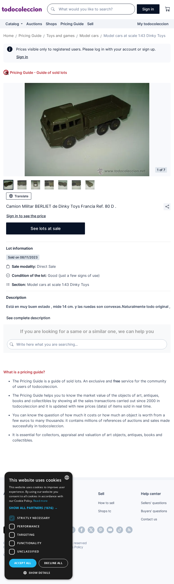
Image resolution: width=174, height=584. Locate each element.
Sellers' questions (154, 503)
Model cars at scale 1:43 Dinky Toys (134, 35)
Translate (21, 196)
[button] (38, 507)
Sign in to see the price (26, 216)
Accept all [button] (22, 563)
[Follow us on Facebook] (81, 529)
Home (8, 35)
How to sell (106, 503)
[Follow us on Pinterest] (100, 529)
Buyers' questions (154, 511)
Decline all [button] (53, 563)
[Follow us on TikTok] (119, 529)
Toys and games (60, 35)
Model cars (89, 35)
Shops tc (104, 511)
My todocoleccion (153, 24)
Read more (40, 501)
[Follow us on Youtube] (110, 529)
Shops (51, 24)
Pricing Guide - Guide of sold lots (38, 72)
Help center (151, 493)
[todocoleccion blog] (129, 529)
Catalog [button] (12, 24)
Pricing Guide (72, 24)
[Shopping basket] (167, 9)
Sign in (22, 57)
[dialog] (38, 525)
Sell (90, 24)
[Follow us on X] (91, 529)
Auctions (34, 24)
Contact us (149, 519)
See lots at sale (46, 228)
